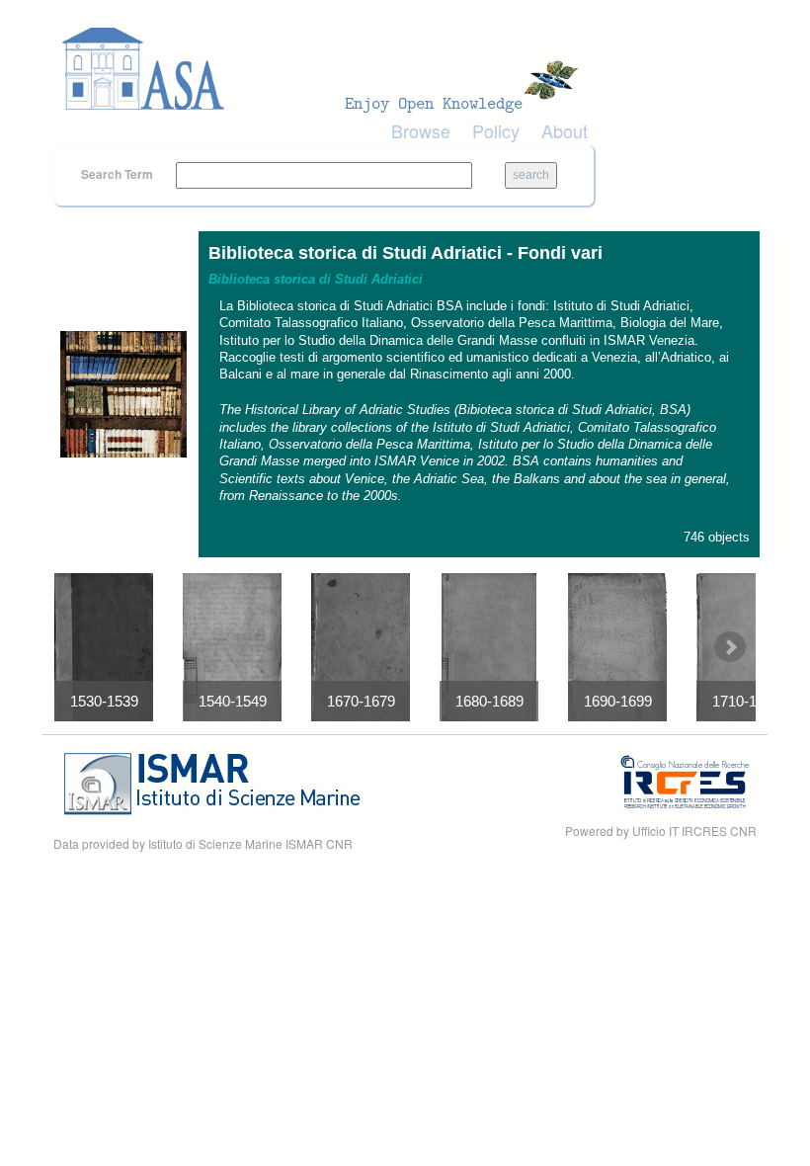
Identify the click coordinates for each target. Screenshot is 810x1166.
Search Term (118, 174)
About (564, 130)
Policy (496, 130)
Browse (420, 130)
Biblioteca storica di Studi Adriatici (315, 279)
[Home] (326, 69)
